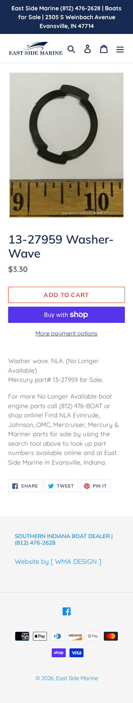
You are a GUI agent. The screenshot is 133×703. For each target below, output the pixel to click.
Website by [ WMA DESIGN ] (58, 561)
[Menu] (120, 48)
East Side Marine (77, 678)
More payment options (66, 333)
